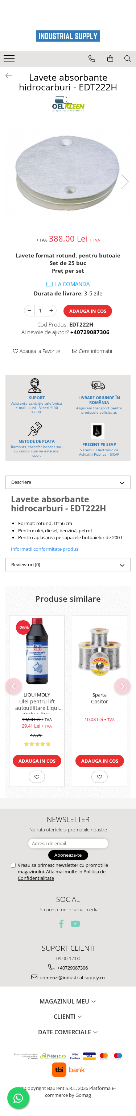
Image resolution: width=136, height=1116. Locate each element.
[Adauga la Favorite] (37, 777)
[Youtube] (75, 923)
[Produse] (10, 60)
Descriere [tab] (21, 482)
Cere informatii (94, 351)
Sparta (99, 694)
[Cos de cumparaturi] (110, 58)
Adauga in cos (87, 311)
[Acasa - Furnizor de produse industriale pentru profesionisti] (68, 36)
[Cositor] (99, 651)
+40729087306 (72, 967)
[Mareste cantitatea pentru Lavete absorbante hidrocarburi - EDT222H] (51, 310)
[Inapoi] (5, 76)
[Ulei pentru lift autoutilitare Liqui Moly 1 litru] (36, 651)
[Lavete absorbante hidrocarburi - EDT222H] (68, 174)
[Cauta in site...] (127, 58)
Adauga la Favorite (39, 351)
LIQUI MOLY (37, 694)
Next (125, 181)
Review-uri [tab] (25, 564)
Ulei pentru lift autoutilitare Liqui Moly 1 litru (37, 706)
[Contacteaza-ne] (91, 58)
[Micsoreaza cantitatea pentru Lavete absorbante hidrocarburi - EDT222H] (29, 310)
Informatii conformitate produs (44, 549)
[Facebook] (61, 923)
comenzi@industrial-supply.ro (72, 977)
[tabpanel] (68, 174)
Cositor (99, 701)
